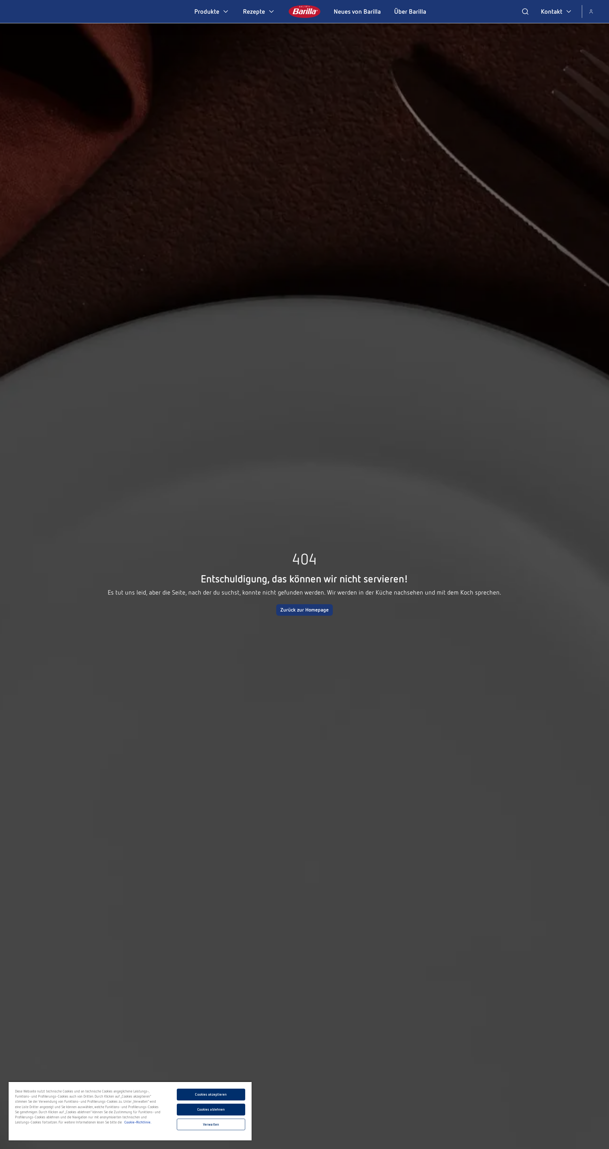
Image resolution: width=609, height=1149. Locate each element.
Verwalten (211, 1124)
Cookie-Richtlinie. (138, 1122)
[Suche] (525, 11)
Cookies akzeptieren (211, 1094)
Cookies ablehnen (211, 1109)
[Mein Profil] (591, 11)
